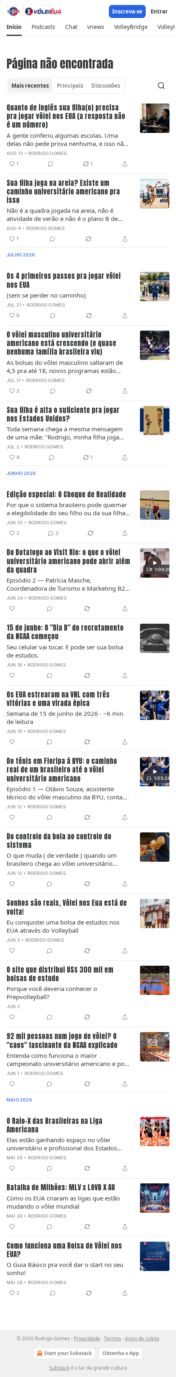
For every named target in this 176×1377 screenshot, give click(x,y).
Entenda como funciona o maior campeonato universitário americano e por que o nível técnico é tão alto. (67, 1059)
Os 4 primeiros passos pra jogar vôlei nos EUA (64, 280)
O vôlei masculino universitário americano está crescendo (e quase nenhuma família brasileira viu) (61, 344)
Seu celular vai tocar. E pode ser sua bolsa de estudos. (65, 651)
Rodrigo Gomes (47, 153)
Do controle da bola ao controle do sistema (59, 841)
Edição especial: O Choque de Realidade (66, 494)
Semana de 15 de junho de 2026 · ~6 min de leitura (65, 717)
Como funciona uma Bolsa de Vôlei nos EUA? (64, 1250)
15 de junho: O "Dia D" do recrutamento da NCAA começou (65, 632)
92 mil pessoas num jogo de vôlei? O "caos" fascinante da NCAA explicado (62, 1041)
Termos (112, 1338)
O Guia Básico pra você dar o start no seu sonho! (65, 1268)
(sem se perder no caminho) (46, 295)
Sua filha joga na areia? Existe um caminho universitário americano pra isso (63, 192)
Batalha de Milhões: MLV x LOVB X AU (61, 1187)
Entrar (159, 11)
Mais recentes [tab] (30, 85)
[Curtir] (12, 608)
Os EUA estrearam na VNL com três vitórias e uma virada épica (58, 699)
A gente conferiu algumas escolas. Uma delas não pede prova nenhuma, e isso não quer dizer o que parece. (67, 139)
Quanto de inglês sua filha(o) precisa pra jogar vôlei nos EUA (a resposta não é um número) (66, 117)
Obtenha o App (120, 1353)
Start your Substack (68, 1353)
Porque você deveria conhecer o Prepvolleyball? (52, 992)
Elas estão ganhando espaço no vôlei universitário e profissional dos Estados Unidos (62, 1144)
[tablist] (66, 85)
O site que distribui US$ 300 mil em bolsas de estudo (60, 974)
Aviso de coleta (142, 1338)
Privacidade (87, 1338)
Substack (59, 1367)
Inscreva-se (127, 11)
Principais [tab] (70, 85)
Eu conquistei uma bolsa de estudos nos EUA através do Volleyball (63, 926)
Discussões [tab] (105, 85)
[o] (154, 562)
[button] (14, 27)
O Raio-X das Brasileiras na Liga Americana (54, 1125)
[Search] (161, 85)
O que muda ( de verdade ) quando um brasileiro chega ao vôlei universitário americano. (62, 859)
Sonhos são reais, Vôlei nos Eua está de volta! (67, 907)
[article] (88, 136)
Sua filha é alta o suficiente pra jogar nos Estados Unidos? (63, 415)
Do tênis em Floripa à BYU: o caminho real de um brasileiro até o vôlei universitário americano (62, 770)
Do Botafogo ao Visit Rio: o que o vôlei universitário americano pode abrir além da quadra (68, 561)
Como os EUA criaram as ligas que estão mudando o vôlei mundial (63, 1202)
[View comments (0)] (50, 164)
